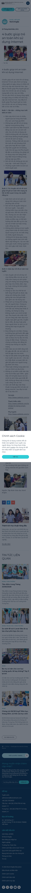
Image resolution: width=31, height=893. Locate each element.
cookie (12, 447)
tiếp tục (15, 456)
